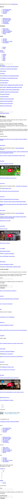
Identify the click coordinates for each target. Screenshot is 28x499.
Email (3, 285)
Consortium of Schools (5, 421)
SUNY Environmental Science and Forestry (9, 199)
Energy (4, 55)
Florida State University (5, 251)
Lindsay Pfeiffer (2, 348)
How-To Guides (6, 20)
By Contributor (6, 10)
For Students (5, 22)
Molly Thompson (3, 261)
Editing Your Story (7, 18)
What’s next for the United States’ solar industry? (8, 290)
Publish (1, 50)
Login (4, 48)
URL (1, 488)
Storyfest (5, 13)
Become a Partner (6, 32)
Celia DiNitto (2, 335)
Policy (4, 59)
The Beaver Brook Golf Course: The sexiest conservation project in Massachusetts (13, 330)
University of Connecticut (21, 186)
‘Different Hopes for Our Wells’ (5, 220)
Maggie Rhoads (2, 145)
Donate (4, 33)
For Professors (6, 23)
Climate (4, 54)
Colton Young (2, 196)
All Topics (2, 51)
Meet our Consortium (7, 31)
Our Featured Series (7, 9)
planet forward (14, 4)
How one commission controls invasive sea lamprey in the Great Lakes (11, 343)
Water (4, 60)
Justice (4, 57)
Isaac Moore (2, 375)
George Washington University (6, 163)
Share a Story (5, 28)
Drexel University (4, 228)
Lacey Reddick (2, 248)
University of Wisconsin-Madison (7, 351)
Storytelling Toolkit (7, 19)
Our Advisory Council (7, 41)
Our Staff (5, 40)
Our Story (5, 38)
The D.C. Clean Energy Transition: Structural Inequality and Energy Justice (12, 155)
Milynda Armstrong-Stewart (4, 397)
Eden (1, 309)
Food (4, 56)
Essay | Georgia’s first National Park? (6, 303)
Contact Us (2, 468)
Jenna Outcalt (2, 183)
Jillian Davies (2, 322)
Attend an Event (6, 29)
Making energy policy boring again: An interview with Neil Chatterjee (11, 356)
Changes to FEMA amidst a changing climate (7, 256)
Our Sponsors (6, 42)
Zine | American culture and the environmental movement (9, 191)
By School (5, 11)
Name (1, 277)
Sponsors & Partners (14, 421)
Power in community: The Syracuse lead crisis (7, 369)
